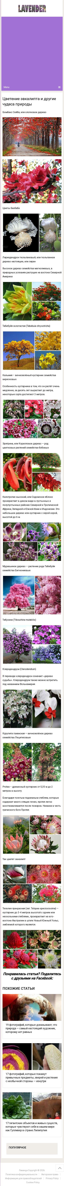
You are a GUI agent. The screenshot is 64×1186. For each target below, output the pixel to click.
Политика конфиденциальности (21, 1174)
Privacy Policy (52, 1178)
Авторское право (49, 1174)
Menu (6, 87)
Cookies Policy (33, 1182)
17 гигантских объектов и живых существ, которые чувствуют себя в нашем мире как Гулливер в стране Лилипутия (32, 1127)
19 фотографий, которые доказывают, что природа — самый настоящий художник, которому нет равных (31, 1028)
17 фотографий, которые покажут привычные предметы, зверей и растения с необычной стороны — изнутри (32, 1077)
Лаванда (23, 1170)
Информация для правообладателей (23, 1178)
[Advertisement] (32, 50)
